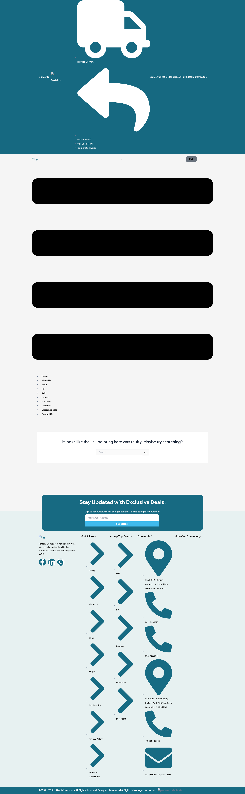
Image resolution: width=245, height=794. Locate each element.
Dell (44, 393)
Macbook (46, 401)
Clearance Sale (49, 409)
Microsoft (46, 405)
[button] (122, 269)
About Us (46, 380)
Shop (44, 384)
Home (44, 376)
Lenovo (45, 397)
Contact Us (47, 414)
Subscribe (122, 524)
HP (43, 388)
